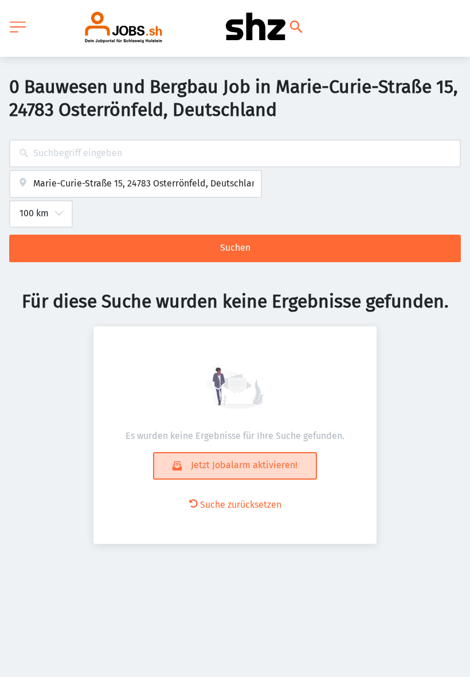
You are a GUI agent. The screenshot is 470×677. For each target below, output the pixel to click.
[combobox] (235, 153)
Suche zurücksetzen (240, 504)
